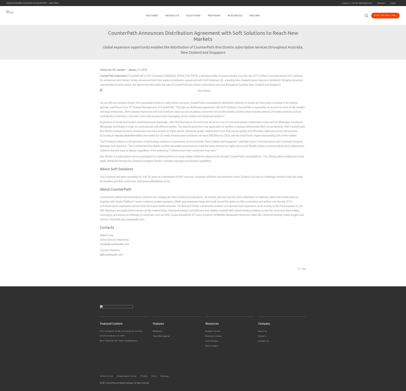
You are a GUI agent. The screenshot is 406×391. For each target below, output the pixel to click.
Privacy (144, 376)
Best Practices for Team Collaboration (119, 341)
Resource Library (213, 336)
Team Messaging (161, 336)
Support (381, 3)
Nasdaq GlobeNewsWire (128, 135)
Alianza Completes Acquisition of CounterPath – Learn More (32, 3)
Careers (262, 336)
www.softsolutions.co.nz (156, 181)
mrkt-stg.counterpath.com (129, 219)
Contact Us (263, 341)
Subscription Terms (127, 376)
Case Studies (212, 341)
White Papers (212, 346)
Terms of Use (106, 376)
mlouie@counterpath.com (114, 244)
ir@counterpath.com (111, 254)
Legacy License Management (357, 3)
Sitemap (164, 376)
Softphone (158, 331)
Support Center (212, 331)
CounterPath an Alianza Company (119, 383)
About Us (262, 331)
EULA (154, 376)
